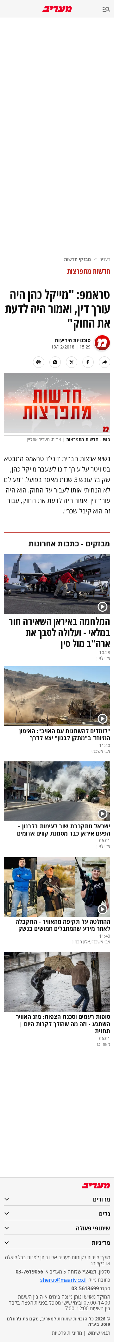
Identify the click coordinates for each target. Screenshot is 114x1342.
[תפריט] (108, 9)
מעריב (105, 259)
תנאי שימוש (98, 1332)
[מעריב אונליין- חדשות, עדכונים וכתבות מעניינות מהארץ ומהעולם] (57, 9)
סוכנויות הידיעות (73, 340)
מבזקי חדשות (77, 259)
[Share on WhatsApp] (55, 362)
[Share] (104, 362)
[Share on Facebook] (88, 362)
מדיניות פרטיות (67, 1332)
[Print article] (38, 362)
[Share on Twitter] (71, 362)
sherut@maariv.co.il (63, 1279)
